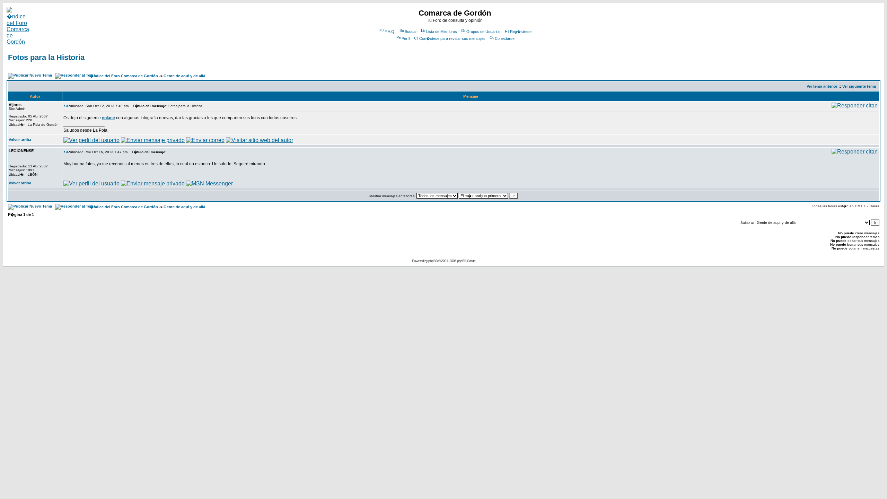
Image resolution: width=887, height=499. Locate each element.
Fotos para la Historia (46, 57)
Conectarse (505, 38)
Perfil (406, 38)
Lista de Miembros (441, 31)
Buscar (411, 31)
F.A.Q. (390, 31)
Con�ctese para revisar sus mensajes (452, 38)
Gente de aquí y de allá (184, 76)
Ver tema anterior (822, 86)
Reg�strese (521, 31)
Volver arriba (20, 140)
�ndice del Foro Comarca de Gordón (124, 76)
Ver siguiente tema (859, 86)
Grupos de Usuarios (483, 31)
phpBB (433, 261)
